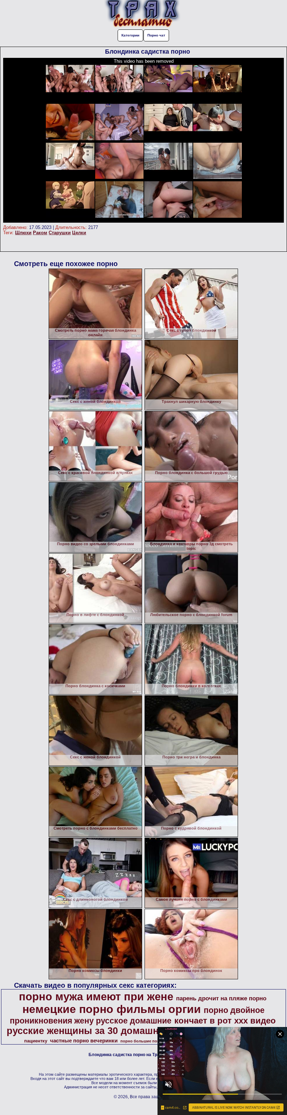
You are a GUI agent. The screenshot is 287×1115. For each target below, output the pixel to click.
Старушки (60, 232)
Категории (130, 35)
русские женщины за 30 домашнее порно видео (120, 1031)
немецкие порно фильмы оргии (111, 1009)
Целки (79, 232)
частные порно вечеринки (84, 1040)
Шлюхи (23, 232)
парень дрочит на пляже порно (221, 998)
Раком (40, 232)
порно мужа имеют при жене (96, 996)
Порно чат (156, 35)
